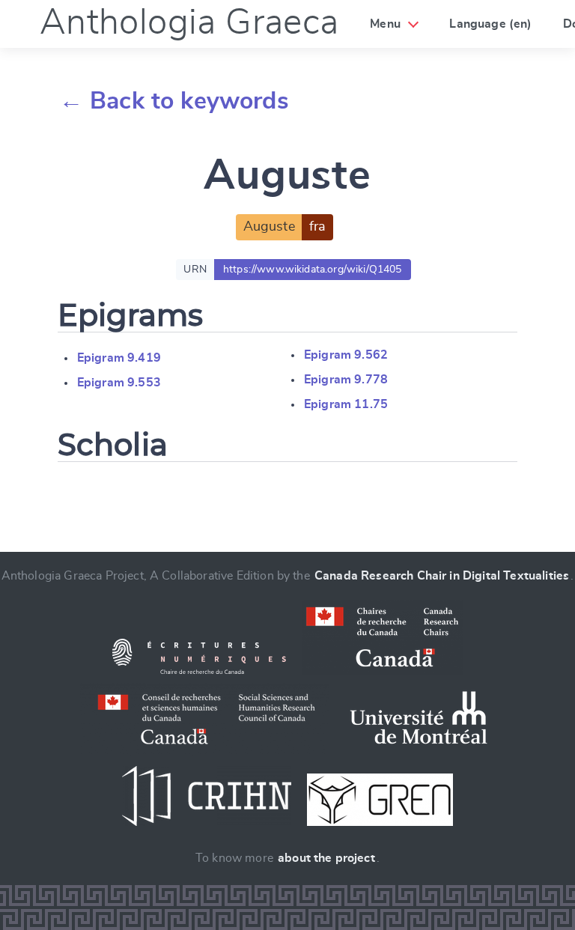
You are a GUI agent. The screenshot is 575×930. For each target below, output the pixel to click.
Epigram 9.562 (346, 355)
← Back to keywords (174, 101)
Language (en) (490, 24)
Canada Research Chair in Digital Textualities (441, 576)
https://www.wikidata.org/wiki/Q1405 (312, 269)
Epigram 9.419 (119, 358)
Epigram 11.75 (346, 404)
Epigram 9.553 (119, 383)
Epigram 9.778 (346, 380)
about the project (326, 858)
